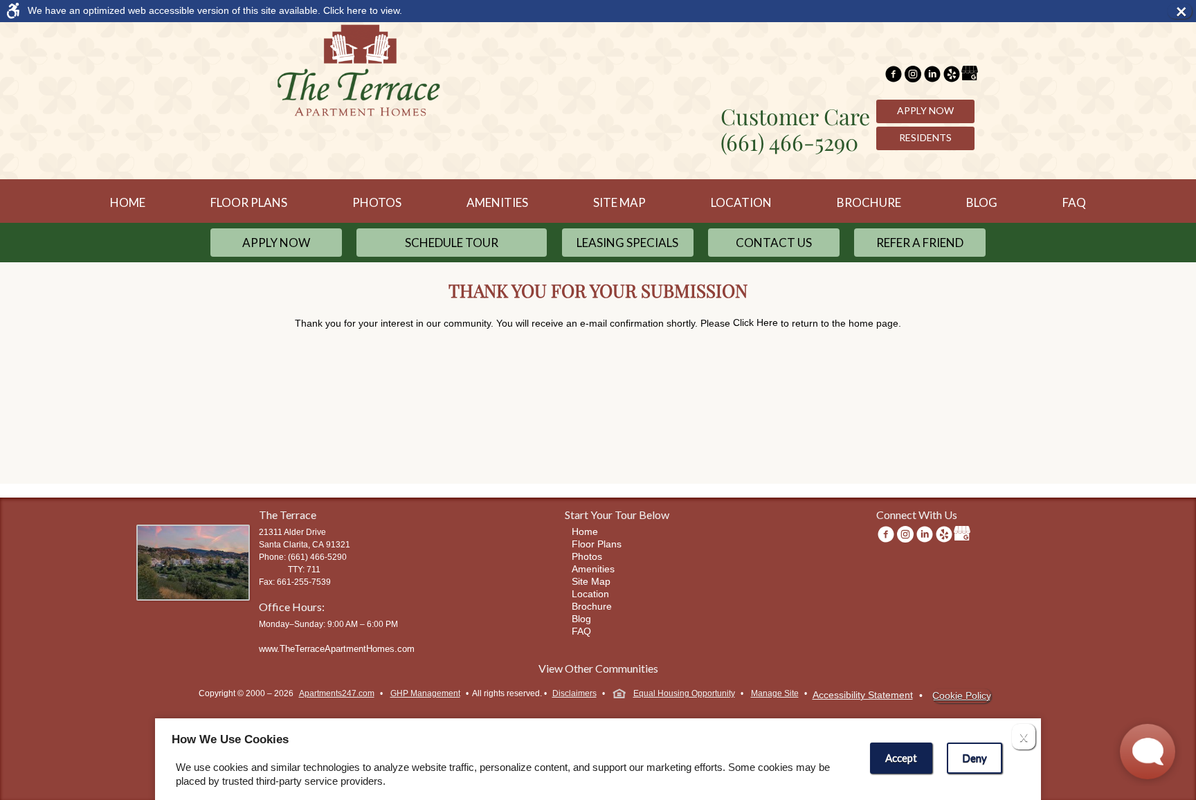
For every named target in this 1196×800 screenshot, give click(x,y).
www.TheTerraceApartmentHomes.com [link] (337, 649)
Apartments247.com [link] (336, 693)
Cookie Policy (961, 695)
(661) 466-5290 (789, 141)
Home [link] (127, 202)
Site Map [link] (619, 202)
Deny (974, 758)
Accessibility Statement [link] (863, 694)
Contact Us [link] (774, 242)
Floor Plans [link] (248, 202)
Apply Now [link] (925, 110)
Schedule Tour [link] (451, 242)
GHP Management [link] (425, 693)
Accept (901, 758)
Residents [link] (925, 137)
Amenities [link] (497, 202)
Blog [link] (981, 202)
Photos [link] (376, 202)
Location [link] (741, 202)
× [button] (1183, 11)
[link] (586, 10)
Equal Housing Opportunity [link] (684, 693)
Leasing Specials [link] (627, 242)
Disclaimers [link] (574, 693)
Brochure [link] (869, 202)
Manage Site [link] (775, 693)
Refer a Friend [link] (919, 242)
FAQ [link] (1074, 202)
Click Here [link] (755, 322)
